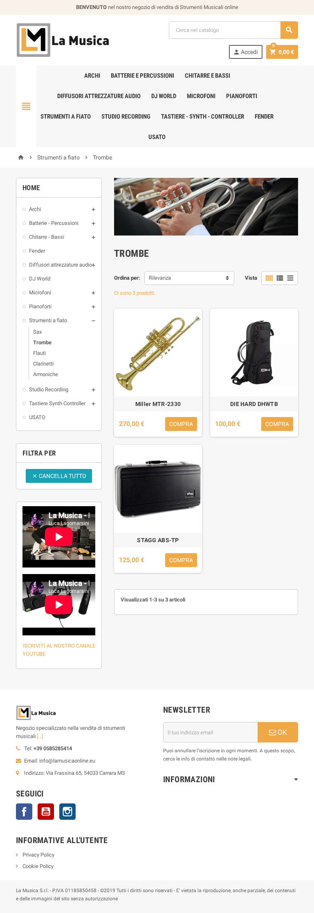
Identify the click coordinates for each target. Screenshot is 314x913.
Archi (92, 75)
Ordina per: (127, 278)
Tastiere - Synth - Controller (202, 116)
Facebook (24, 811)
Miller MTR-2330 (158, 404)
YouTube (46, 811)
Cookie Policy (37, 866)
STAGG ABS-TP (158, 540)
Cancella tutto (59, 476)
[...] (40, 736)
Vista (251, 278)
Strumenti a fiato (65, 116)
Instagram (67, 811)
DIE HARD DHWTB (254, 404)
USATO (157, 137)
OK (281, 732)
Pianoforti (241, 96)
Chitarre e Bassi (207, 75)
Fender (264, 116)
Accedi (245, 52)
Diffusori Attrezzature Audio (99, 96)
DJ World (163, 96)
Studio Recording (125, 116)
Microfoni (201, 96)
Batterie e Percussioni (142, 75)
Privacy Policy (37, 855)
